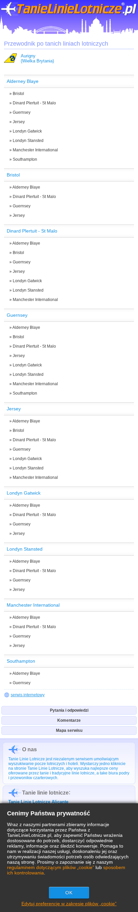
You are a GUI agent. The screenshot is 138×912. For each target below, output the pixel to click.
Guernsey (21, 112)
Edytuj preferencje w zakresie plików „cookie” (69, 903)
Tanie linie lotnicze (45, 793)
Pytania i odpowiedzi (69, 710)
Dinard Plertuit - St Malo (34, 103)
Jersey (19, 121)
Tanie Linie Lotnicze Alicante (38, 801)
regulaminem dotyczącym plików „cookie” (50, 867)
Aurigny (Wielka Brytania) (37, 58)
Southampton (25, 159)
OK (69, 892)
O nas (29, 749)
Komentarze (69, 720)
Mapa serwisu (69, 730)
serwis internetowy (28, 695)
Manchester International (35, 150)
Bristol (18, 93)
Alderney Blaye (26, 187)
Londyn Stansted (28, 140)
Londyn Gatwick (27, 131)
